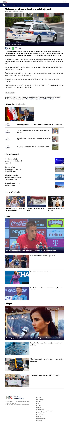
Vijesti (4, 5)
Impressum (39, 420)
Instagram (40, 99)
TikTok (45, 99)
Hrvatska (15, 5)
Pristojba (38, 403)
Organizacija (39, 399)
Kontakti (38, 416)
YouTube (50, 99)
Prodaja (38, 405)
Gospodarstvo (38, 5)
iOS (54, 97)
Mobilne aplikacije (41, 418)
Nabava (38, 407)
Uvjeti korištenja (40, 414)
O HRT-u (38, 397)
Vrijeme (45, 5)
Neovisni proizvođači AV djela (44, 411)
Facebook (29, 99)
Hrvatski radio (40, 409)
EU (20, 5)
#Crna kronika (10, 92)
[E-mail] (16, 48)
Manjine (30, 5)
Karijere (38, 401)
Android (57, 97)
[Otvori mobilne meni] (65, 2)
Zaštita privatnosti (41, 413)
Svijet (24, 5)
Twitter (34, 99)
